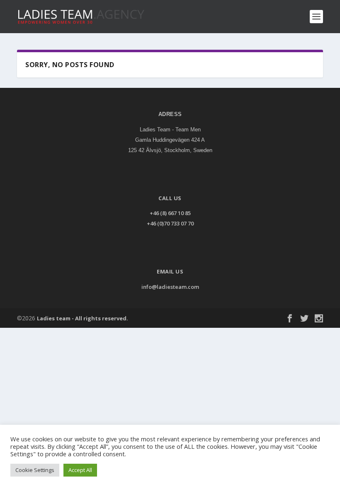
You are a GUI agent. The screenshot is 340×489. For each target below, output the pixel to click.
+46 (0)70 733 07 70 (170, 223)
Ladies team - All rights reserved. (82, 318)
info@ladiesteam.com (170, 286)
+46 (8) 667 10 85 (170, 213)
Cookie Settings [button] (34, 470)
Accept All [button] (80, 470)
